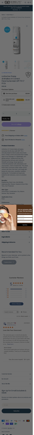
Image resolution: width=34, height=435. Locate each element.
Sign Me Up (25, 224)
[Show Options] (31, 221)
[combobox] (24, 221)
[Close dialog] (32, 205)
